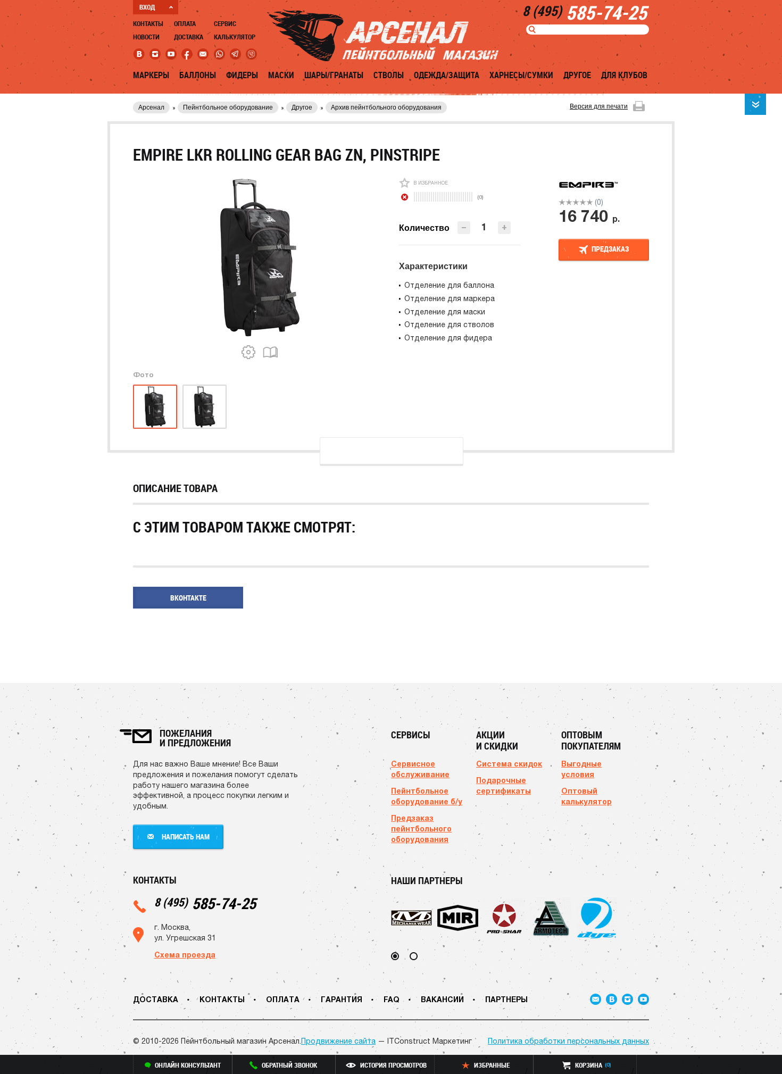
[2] (568, 202)
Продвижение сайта (338, 1041)
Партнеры (506, 999)
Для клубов (624, 75)
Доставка (188, 36)
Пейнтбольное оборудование (228, 107)
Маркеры (151, 75)
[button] (504, 227)
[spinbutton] (484, 227)
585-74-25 (205, 903)
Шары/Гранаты (333, 75)
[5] (589, 202)
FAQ (392, 999)
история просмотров (393, 1065)
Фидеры (242, 75)
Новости (146, 36)
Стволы (388, 75)
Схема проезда (184, 954)
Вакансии (442, 999)
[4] (582, 202)
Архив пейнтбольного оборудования (386, 107)
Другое (577, 75)
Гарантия (341, 999)
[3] (575, 202)
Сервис (225, 23)
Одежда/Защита (446, 75)
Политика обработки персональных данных (568, 1041)
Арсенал (151, 107)
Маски (281, 75)
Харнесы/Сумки (521, 75)
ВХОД (147, 7)
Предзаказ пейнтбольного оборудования (421, 828)
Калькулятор (234, 36)
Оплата (185, 23)
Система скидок (509, 763)
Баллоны (197, 75)
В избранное (430, 183)
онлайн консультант (188, 1065)
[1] (562, 202)
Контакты (148, 23)
